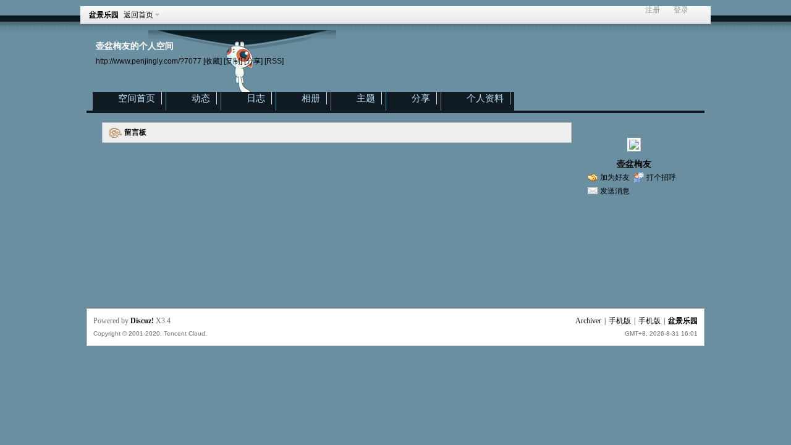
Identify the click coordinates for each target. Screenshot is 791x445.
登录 (681, 10)
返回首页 (138, 15)
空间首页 (136, 98)
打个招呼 (661, 177)
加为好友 (615, 177)
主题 (366, 98)
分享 (421, 98)
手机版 (620, 320)
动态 (201, 98)
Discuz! (142, 320)
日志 (256, 98)
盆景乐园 (104, 15)
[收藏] (212, 61)
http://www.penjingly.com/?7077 (148, 61)
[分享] (253, 61)
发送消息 (615, 191)
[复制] (233, 61)
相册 (311, 98)
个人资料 (485, 98)
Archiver (588, 320)
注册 (652, 10)
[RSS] (274, 61)
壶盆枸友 (634, 164)
